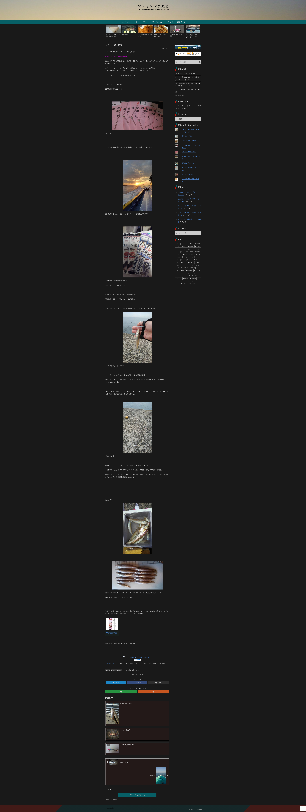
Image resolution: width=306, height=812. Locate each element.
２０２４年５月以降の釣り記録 (185, 74)
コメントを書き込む (137, 795)
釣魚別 (114, 670)
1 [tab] (150, 40)
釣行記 (108, 670)
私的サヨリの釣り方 (188, 163)
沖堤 (132, 670)
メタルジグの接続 (187, 174)
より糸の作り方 (187, 136)
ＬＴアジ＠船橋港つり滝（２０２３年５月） (187, 91)
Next (202, 32)
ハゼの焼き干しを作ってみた (191, 140)
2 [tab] (153, 40)
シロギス (120, 670)
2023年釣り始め (180, 95)
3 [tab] (155, 40)
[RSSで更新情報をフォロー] (153, 691)
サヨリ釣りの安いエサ (189, 152)
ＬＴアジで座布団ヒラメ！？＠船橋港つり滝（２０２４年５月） (187, 78)
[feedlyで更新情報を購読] (121, 691)
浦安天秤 (137, 670)
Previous (104, 32)
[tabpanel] (113, 31)
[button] (199, 62)
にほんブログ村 (112, 663)
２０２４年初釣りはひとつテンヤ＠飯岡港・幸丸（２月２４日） (187, 84)
